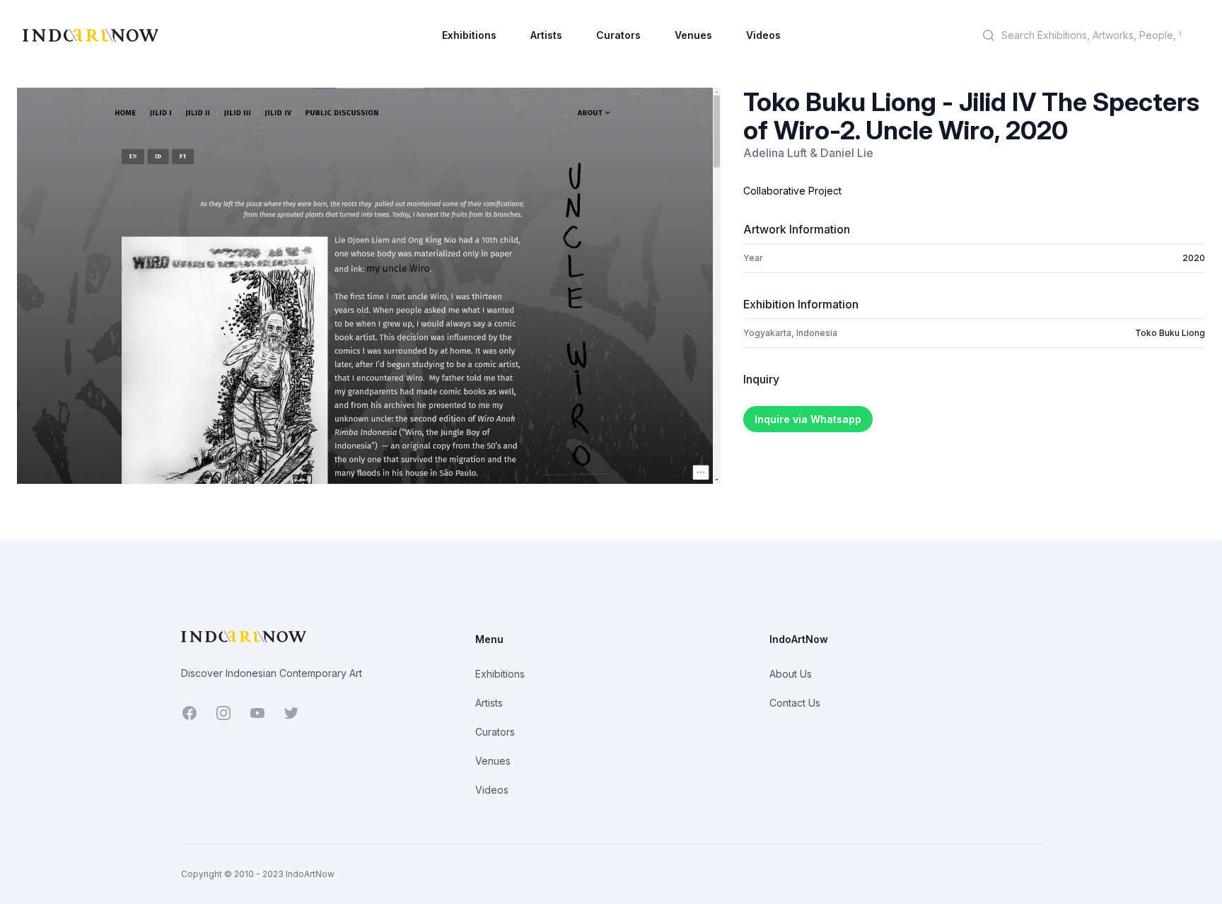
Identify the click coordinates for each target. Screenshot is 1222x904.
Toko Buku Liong (1170, 333)
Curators (618, 35)
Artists (546, 35)
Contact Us (794, 703)
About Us (790, 674)
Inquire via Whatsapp (808, 419)
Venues (693, 35)
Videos (763, 35)
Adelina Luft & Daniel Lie (808, 153)
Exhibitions (469, 35)
